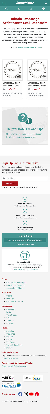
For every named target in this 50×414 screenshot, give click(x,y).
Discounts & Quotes (10, 358)
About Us (10, 320)
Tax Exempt (11, 342)
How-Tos (10, 299)
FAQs (8, 312)
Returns (9, 339)
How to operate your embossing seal (21, 137)
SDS (8, 318)
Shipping (10, 331)
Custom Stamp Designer (16, 282)
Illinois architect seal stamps (29, 47)
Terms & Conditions (14, 345)
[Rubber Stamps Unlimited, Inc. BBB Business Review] (19, 378)
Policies (9, 337)
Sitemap (9, 323)
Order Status (11, 315)
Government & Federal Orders (14, 366)
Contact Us (10, 309)
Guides (9, 296)
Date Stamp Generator (15, 285)
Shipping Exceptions (31, 269)
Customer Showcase (14, 301)
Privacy (9, 348)
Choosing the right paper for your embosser (24, 134)
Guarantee (10, 334)
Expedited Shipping (18, 269)
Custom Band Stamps (15, 288)
